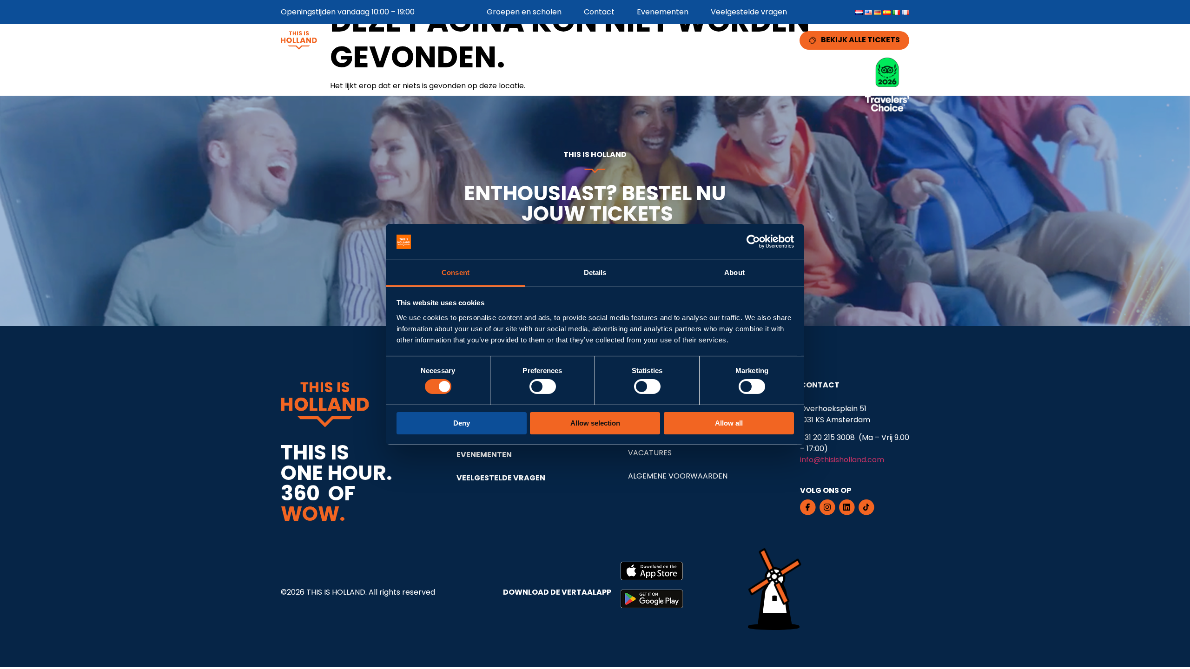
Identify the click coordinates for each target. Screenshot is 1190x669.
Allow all (729, 423)
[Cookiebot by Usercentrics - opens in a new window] (753, 242)
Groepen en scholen (524, 12)
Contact (599, 12)
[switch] (542, 386)
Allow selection (595, 423)
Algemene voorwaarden (677, 476)
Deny (461, 423)
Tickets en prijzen (617, 40)
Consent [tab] (455, 272)
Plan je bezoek (762, 40)
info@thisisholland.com (842, 459)
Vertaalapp (692, 40)
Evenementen (662, 12)
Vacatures (650, 453)
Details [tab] (595, 272)
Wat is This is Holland (525, 40)
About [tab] (734, 272)
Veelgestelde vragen (749, 12)
